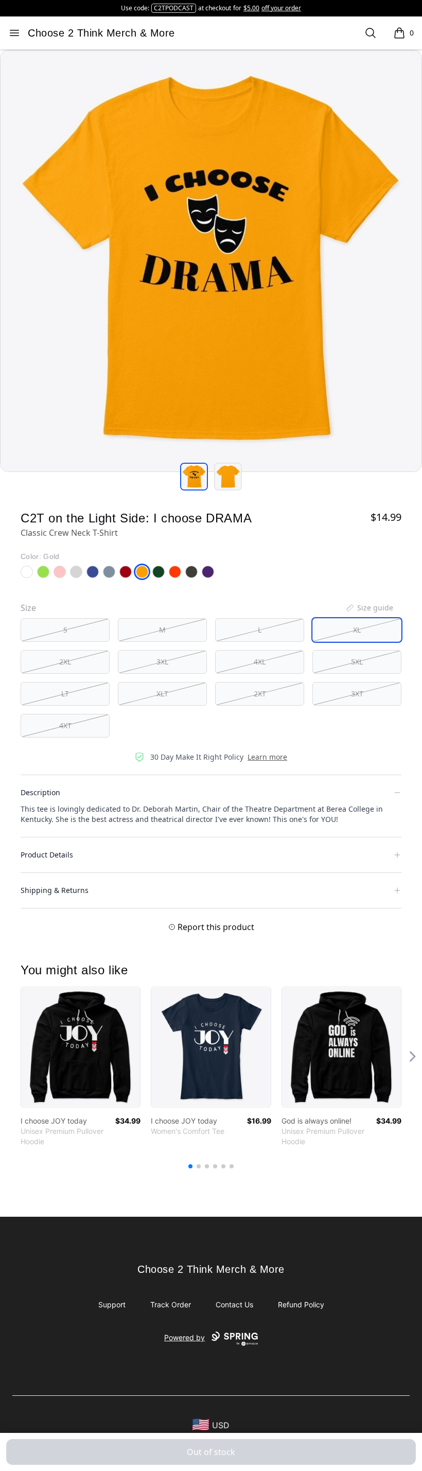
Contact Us (234, 1304)
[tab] (194, 476)
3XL (162, 662)
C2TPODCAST (174, 8)
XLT (162, 693)
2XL (65, 662)
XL (357, 630)
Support (112, 1304)
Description (40, 792)
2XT (260, 693)
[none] (369, 608)
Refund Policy (301, 1304)
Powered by (184, 1337)
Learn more (267, 757)
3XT (357, 693)
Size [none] (28, 608)
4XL (260, 662)
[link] (80, 1047)
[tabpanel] (211, 261)
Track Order (170, 1304)
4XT (65, 725)
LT (65, 693)
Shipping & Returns (55, 890)
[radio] (65, 630)
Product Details (47, 855)
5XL (357, 662)
